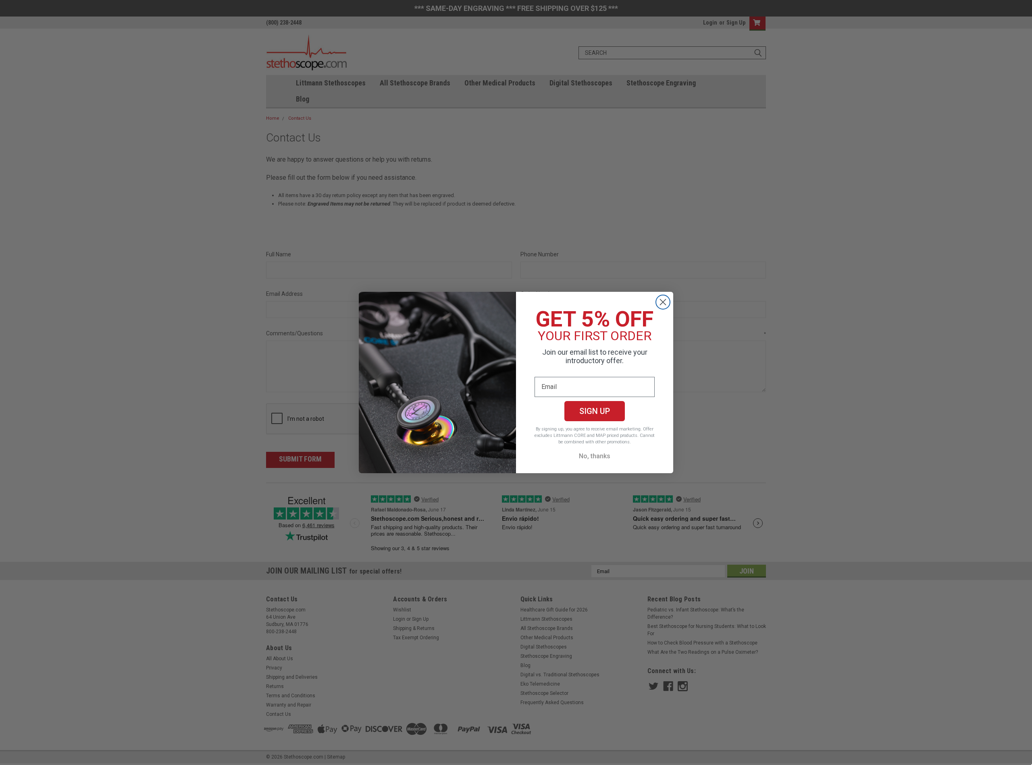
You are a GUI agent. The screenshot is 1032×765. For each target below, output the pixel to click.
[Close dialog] (663, 302)
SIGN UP (594, 411)
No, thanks (594, 456)
